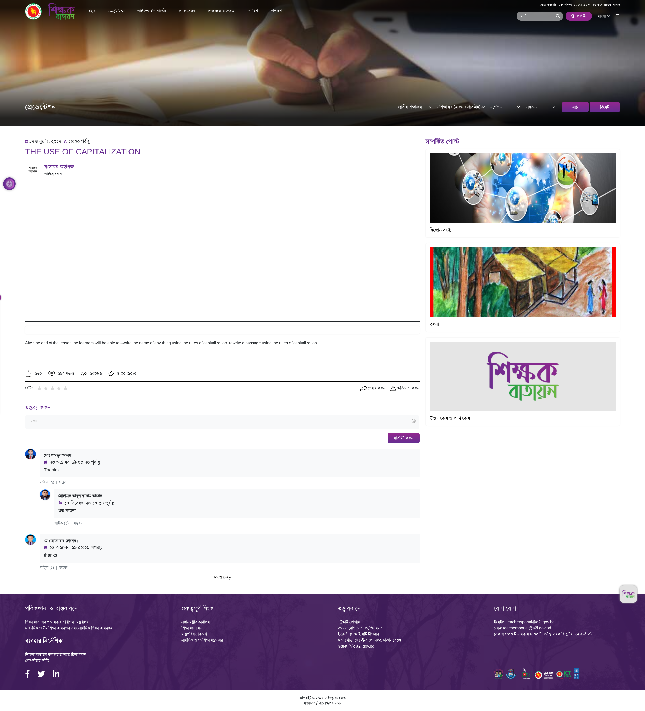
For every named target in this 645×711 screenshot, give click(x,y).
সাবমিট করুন (403, 438)
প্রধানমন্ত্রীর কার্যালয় (195, 622)
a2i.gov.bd (365, 646)
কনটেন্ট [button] (114, 11)
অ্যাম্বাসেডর (187, 11)
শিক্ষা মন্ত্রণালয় (191, 628)
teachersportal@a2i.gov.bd (531, 622)
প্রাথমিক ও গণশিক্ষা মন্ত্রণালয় (202, 640)
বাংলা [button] (602, 16)
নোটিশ (253, 11)
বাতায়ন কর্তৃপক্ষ (59, 166)
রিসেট (604, 107)
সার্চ (575, 107)
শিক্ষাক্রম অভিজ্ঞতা (221, 11)
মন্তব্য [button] (63, 482)
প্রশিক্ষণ (276, 11)
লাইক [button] (44, 482)
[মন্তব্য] (222, 421)
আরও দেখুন (222, 577)
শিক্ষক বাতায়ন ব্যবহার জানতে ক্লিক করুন (55, 654)
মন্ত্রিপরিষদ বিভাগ (194, 634)
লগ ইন (582, 16)
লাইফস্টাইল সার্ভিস (151, 11)
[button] (28, 373)
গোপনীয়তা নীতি (37, 660)
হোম (92, 11)
